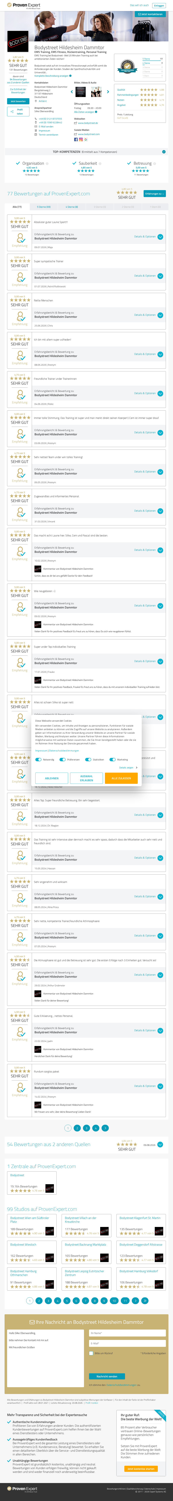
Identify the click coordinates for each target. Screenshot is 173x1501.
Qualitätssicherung (135, 1488)
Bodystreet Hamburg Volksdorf (139, 1271)
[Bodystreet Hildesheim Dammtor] (17, 41)
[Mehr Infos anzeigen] (127, 66)
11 (125, 1301)
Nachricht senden (107, 1376)
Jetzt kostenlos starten (141, 1469)
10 (114, 1301)
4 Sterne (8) (72, 207)
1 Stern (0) (155, 207)
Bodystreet (17, 1175)
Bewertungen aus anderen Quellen (18, 81)
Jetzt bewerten (18, 101)
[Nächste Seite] (105, 1128)
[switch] (62, 759)
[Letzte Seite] (145, 1300)
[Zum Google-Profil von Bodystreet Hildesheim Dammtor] (86, 141)
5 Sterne (146, 58)
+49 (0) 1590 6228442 (50, 122)
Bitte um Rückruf (104, 1353)
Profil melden (91, 1402)
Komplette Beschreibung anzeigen (51, 75)
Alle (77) (17, 207)
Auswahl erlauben (86, 778)
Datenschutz (149, 1488)
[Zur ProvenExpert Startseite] (23, 6)
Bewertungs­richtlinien (116, 1488)
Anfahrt (43, 101)
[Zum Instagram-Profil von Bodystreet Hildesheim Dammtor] (81, 141)
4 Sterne (146, 63)
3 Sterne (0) (100, 207)
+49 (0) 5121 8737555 (50, 118)
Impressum (41, 750)
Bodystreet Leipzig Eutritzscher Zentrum (84, 1273)
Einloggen (159, 5)
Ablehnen (51, 778)
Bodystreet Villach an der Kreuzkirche (80, 1220)
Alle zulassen (121, 778)
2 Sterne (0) (128, 207)
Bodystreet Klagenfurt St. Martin (140, 1218)
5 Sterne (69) (44, 207)
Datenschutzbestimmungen (64, 750)
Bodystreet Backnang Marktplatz (85, 1244)
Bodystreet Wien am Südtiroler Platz (29, 1220)
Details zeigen (126, 767)
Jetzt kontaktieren (152, 14)
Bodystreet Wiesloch (23, 1244)
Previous (71, 92)
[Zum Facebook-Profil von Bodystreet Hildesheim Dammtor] (76, 141)
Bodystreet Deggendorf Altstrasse (141, 1244)
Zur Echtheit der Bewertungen (18, 91)
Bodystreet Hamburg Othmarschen (23, 1273)
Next (108, 92)
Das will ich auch (139, 5)
